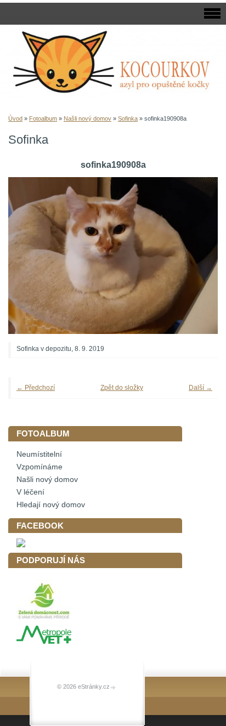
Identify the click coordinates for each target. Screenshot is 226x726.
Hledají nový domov (50, 505)
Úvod (15, 118)
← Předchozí (35, 388)
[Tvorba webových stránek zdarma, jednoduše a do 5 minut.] (113, 687)
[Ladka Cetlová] (20, 545)
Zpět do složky (121, 388)
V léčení (30, 492)
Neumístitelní (39, 454)
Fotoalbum (43, 118)
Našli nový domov (87, 118)
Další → (200, 388)
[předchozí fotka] (31, 255)
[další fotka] (194, 255)
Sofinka (128, 118)
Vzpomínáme (39, 467)
